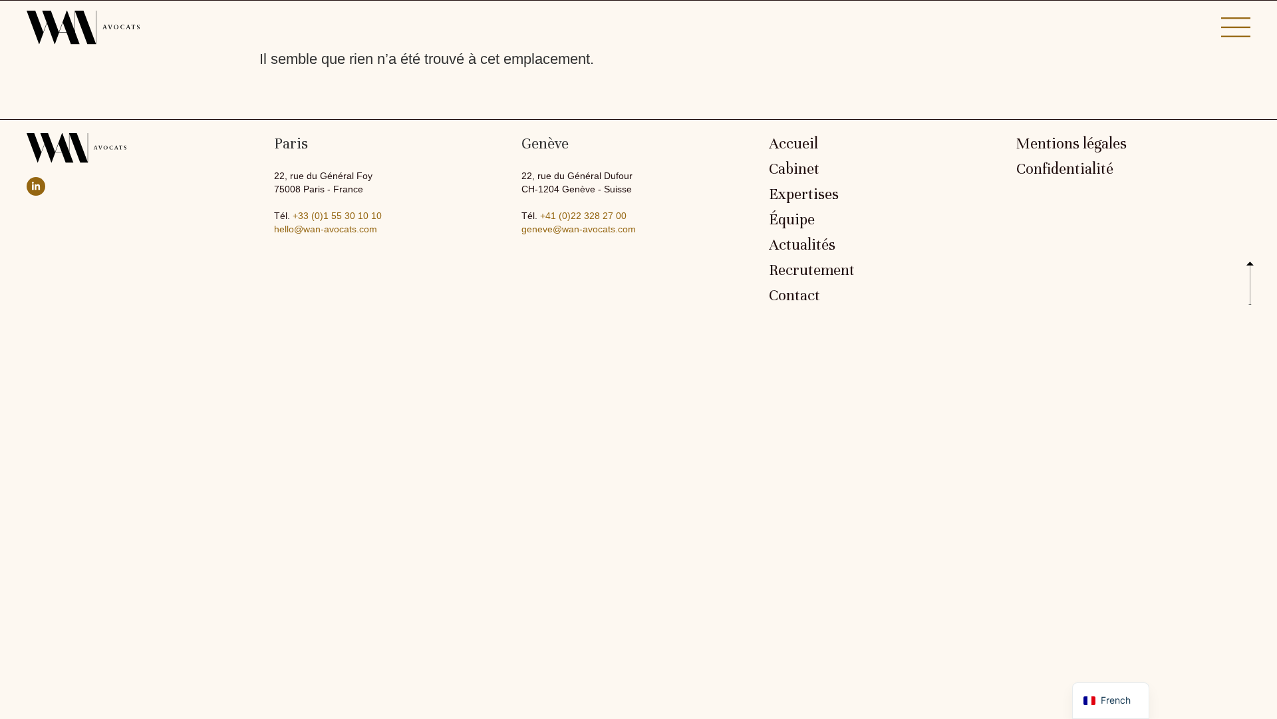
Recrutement (812, 270)
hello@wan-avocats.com (325, 229)
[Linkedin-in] (36, 186)
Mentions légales (1071, 143)
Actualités (802, 245)
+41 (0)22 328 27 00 (583, 215)
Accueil (793, 143)
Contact (794, 295)
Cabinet (794, 169)
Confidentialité (1064, 169)
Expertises (804, 194)
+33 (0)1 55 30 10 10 (337, 215)
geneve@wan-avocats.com (578, 229)
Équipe (792, 219)
